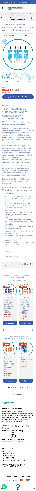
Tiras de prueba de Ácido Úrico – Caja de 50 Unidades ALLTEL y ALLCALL (9, 306)
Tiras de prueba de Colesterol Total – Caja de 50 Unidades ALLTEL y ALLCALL (25, 307)
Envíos (8, 251)
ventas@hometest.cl (11, 451)
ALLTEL (20, 118)
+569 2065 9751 (9, 455)
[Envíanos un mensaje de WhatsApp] (4, 486)
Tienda (12, 14)
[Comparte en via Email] (30, 264)
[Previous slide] (5, 54)
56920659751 (9, 458)
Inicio (6, 14)
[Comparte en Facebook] (22, 264)
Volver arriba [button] (18, 394)
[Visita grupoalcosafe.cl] (18, 437)
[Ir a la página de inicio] (2, 488)
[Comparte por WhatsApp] (28, 264)
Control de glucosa (23, 14)
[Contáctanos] (34, 488)
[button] (5, 266)
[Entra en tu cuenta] (30, 488)
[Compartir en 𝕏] (25, 264)
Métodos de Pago (13, 256)
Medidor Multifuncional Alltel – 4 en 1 (26, 360)
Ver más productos (17, 280)
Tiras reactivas (17, 16)
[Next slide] (30, 54)
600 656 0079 (9, 453)
